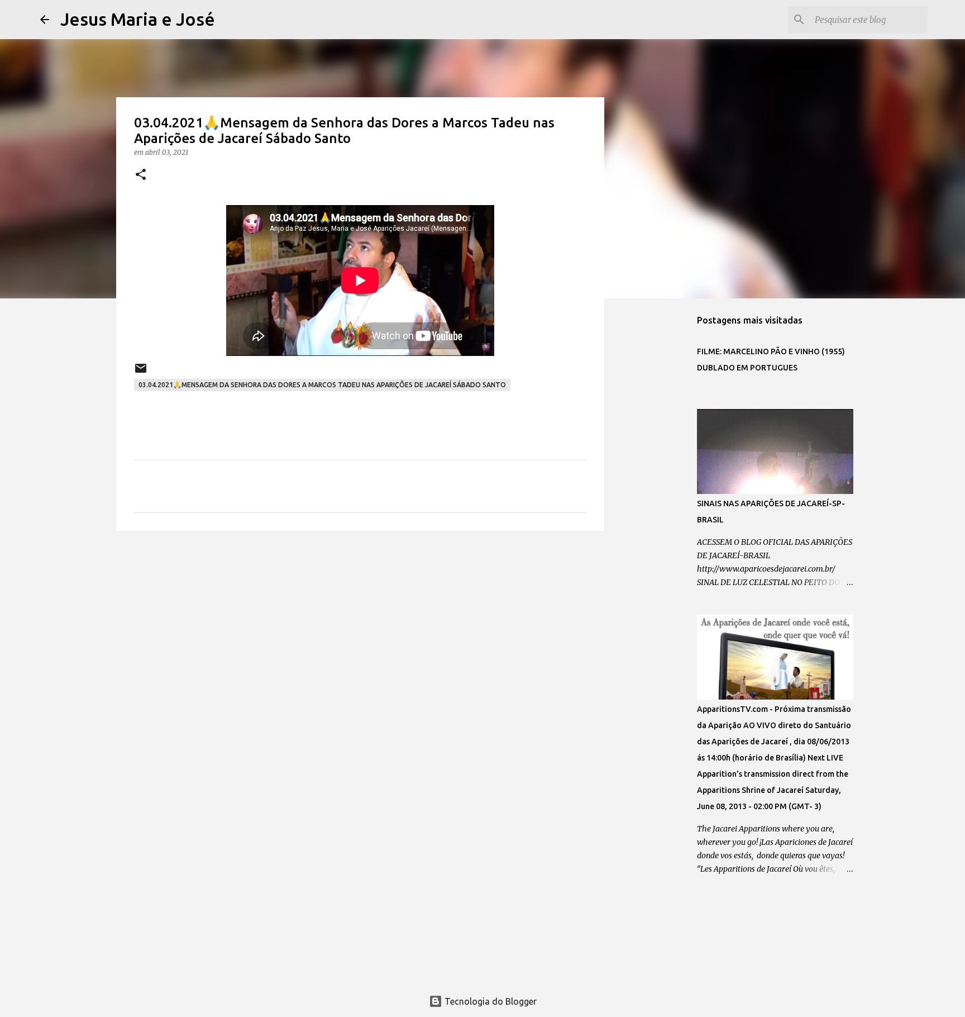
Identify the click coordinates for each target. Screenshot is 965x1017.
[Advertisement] (360, 626)
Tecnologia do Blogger (489, 1001)
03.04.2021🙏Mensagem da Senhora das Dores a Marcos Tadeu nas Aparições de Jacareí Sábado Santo (322, 384)
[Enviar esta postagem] (140, 372)
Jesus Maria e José (137, 19)
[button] (140, 175)
